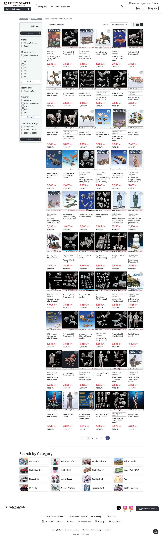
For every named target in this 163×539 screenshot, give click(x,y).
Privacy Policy (57, 530)
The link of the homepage (92, 530)
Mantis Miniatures (31, 55)
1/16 (25, 67)
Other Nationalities (31, 103)
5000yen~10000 (30, 130)
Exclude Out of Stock (57, 25)
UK (25, 112)
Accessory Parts (30, 91)
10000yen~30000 (30, 133)
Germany (27, 100)
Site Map (108, 530)
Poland (26, 109)
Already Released (30, 43)
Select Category (13, 9)
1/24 (25, 77)
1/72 (25, 71)
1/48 (25, 74)
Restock (27, 46)
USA (25, 106)
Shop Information (72, 530)
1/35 (25, 64)
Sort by (106, 24)
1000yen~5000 (29, 127)
